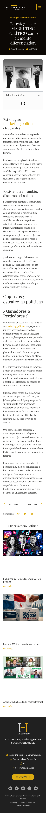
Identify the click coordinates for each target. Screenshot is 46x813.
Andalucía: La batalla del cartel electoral (23, 702)
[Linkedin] (10, 788)
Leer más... (8, 586)
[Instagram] (29, 788)
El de (23, 17)
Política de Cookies (23, 805)
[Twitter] (17, 788)
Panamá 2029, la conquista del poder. (21, 644)
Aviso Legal (14, 803)
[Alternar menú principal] (39, 7)
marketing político (18, 124)
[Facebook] (23, 788)
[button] (39, 95)
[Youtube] (36, 788)
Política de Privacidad (27, 803)
